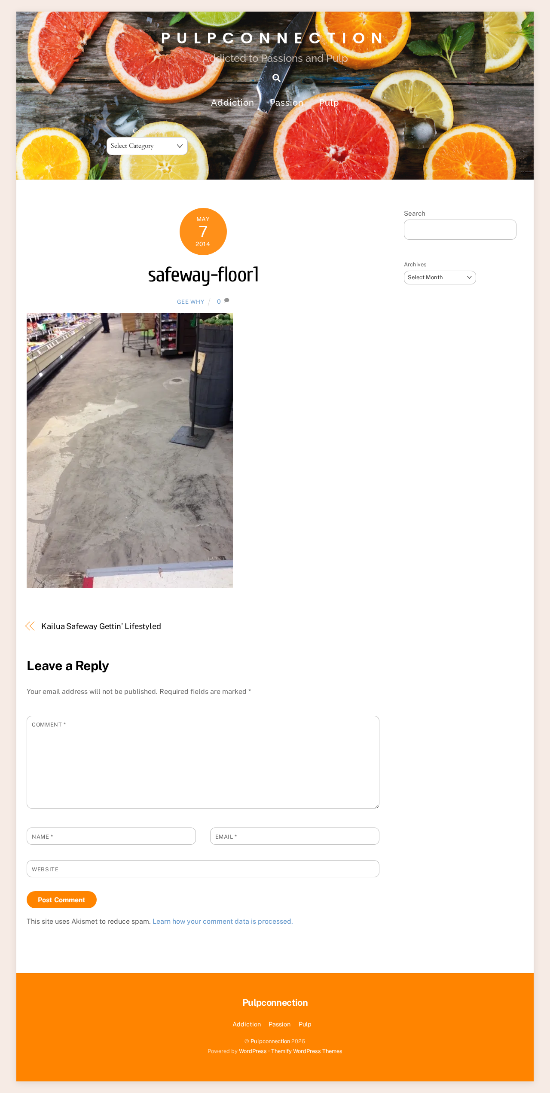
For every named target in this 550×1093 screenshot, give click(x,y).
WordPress (253, 1051)
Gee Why (191, 302)
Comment (49, 724)
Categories (147, 131)
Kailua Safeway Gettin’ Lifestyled (101, 626)
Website (45, 869)
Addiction (232, 103)
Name (42, 836)
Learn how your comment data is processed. (223, 921)
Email (226, 836)
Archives (415, 264)
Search (414, 213)
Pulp (329, 103)
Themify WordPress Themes (306, 1051)
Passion (287, 103)
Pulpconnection (270, 1041)
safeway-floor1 (203, 275)
